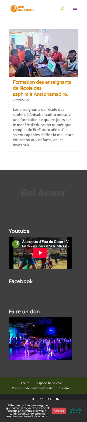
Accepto (59, 411)
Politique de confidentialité (32, 388)
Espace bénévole (49, 383)
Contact (65, 388)
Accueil (25, 383)
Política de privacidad (75, 411)
